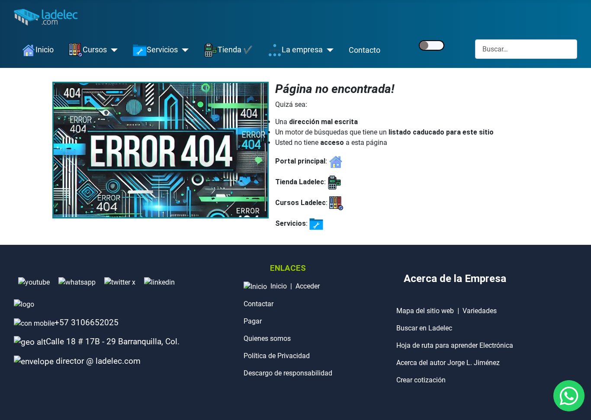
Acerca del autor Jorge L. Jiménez (448, 363)
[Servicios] (183, 50)
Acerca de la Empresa (455, 279)
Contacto (364, 50)
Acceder (308, 286)
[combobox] (526, 49)
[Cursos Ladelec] (336, 203)
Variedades (480, 311)
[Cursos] (112, 50)
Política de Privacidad (277, 356)
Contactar (258, 304)
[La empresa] (328, 50)
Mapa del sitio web (425, 311)
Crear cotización (421, 380)
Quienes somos (267, 338)
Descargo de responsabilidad (288, 373)
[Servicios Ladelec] (316, 223)
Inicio (278, 286)
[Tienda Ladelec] (334, 182)
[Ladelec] (336, 161)
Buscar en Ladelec (424, 328)
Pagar (253, 321)
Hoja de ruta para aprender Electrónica (454, 345)
